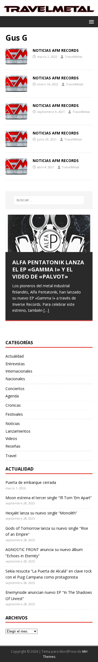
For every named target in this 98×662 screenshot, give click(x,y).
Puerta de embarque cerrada (30, 482)
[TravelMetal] (49, 12)
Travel (10, 455)
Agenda (12, 396)
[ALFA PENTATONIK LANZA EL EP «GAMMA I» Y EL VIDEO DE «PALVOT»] (49, 233)
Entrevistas (15, 363)
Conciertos (14, 388)
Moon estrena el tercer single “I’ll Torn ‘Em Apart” (48, 497)
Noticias (12, 423)
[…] (46, 310)
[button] (90, 21)
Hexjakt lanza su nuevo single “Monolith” (41, 513)
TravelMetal (73, 57)
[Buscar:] (49, 200)
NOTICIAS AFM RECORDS (56, 50)
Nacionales (15, 378)
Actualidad (14, 356)
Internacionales (18, 371)
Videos (11, 438)
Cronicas (13, 405)
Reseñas (12, 446)
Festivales (14, 414)
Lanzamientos (17, 431)
